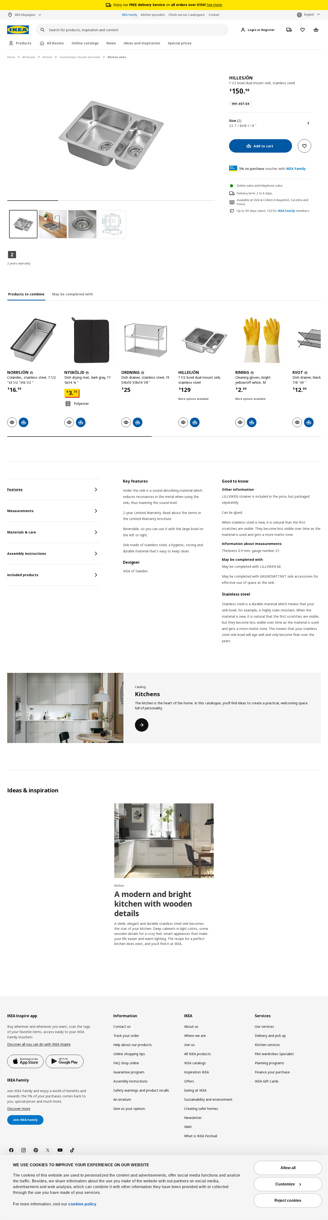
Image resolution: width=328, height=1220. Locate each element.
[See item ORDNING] (147, 340)
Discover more (18, 1108)
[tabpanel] (222, 567)
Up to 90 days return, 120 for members (273, 211)
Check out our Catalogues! (187, 15)
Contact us (122, 1026)
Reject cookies (287, 1200)
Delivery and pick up (270, 1035)
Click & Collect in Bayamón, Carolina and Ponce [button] (272, 202)
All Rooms (28, 57)
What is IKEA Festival (200, 1136)
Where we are (195, 1035)
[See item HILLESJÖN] (204, 340)
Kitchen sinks (117, 57)
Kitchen (47, 57)
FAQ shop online (126, 1063)
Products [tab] (23, 43)
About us (191, 1026)
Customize (285, 1184)
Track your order (126, 1035)
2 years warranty (18, 263)
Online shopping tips (129, 1054)
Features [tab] (15, 489)
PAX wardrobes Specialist (274, 1054)
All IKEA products (197, 1054)
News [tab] (111, 43)
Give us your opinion (129, 1108)
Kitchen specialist (153, 15)
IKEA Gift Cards (267, 1081)
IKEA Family (129, 15)
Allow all (288, 1168)
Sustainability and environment (208, 1099)
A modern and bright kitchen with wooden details (153, 903)
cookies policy (82, 1204)
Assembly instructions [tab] (26, 553)
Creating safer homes (201, 1108)
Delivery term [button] (246, 193)
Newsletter (193, 1117)
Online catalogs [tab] (85, 43)
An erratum (122, 1099)
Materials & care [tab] (21, 532)
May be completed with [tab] (72, 294)
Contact (214, 15)
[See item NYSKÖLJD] (90, 340)
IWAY (188, 1126)
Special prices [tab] (180, 43)
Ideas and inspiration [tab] (142, 43)
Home (11, 57)
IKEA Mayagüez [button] (25, 15)
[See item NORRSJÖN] (33, 340)
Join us (189, 1044)
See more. (215, 4)
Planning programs (269, 1063)
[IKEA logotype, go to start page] (18, 29)
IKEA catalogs (195, 1063)
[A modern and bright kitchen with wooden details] (164, 840)
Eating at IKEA (195, 1090)
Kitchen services (267, 1044)
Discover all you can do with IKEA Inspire (39, 1044)
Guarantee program (128, 1072)
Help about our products (132, 1044)
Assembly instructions (130, 1081)
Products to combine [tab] (26, 294)
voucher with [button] (272, 168)
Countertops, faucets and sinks (80, 57)
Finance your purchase (272, 1072)
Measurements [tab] (20, 510)
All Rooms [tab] (55, 43)
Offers (189, 1081)
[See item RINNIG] (261, 340)
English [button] (309, 14)
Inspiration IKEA (196, 1072)
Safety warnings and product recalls (141, 1090)
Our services (264, 1026)
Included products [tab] (22, 575)
